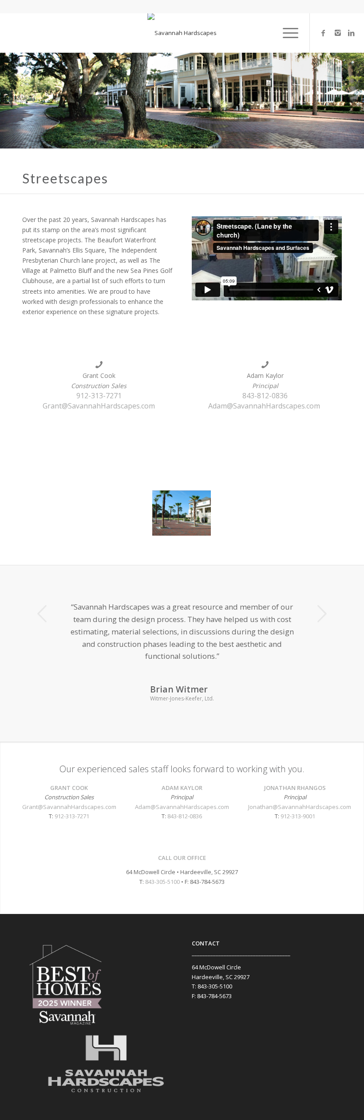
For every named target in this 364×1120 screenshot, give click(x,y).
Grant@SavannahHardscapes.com (99, 406)
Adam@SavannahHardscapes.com (264, 406)
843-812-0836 (265, 396)
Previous (42, 613)
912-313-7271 (99, 396)
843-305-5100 (162, 882)
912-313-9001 (298, 816)
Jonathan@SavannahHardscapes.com (299, 807)
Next (322, 613)
